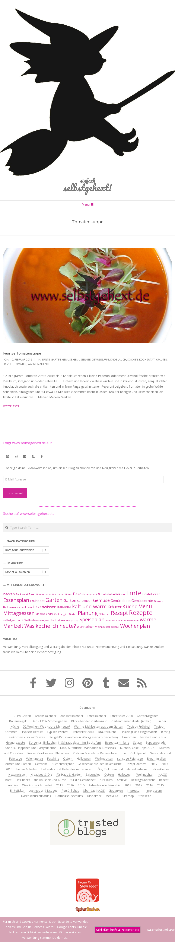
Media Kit (111, 796)
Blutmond (58, 594)
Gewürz (158, 601)
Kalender (64, 607)
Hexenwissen (44, 606)
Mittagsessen (19, 612)
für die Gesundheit (83, 780)
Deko (77, 593)
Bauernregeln (18, 721)
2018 (127, 785)
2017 (153, 764)
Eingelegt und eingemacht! (139, 732)
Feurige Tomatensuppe (22, 353)
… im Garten (22, 716)
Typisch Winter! (57, 732)
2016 (164, 764)
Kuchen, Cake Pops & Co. (137, 748)
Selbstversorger (37, 620)
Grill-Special (138, 753)
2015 (9, 769)
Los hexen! (15, 493)
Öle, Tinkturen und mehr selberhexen (123, 769)
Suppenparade (156, 742)
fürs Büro (106, 780)
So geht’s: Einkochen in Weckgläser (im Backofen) (84, 737)
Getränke (41, 764)
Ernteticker (151, 594)
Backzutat (22, 594)
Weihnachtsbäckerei (107, 626)
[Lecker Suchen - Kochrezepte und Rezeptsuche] (87, 907)
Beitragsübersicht (143, 780)
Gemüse (67, 359)
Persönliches (70, 790)
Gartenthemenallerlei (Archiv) (131, 721)
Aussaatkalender (71, 716)
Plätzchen (104, 614)
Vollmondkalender (128, 620)
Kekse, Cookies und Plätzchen (48, 753)
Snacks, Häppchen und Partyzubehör (30, 748)
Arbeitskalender (45, 716)
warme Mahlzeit (39, 364)
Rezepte (141, 612)
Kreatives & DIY (41, 774)
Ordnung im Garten (65, 614)
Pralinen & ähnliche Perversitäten (95, 753)
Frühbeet (37, 600)
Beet (32, 594)
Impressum (134, 790)
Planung (88, 612)
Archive (122, 780)
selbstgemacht (13, 620)
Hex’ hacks (23, 780)
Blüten (68, 594)
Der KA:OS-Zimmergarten (49, 721)
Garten (56, 359)
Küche (129, 606)
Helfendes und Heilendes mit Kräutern (67, 769)
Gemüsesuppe (100, 359)
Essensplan (16, 599)
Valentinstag (34, 758)
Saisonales (93, 774)
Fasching (53, 758)
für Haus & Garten (69, 774)
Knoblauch (118, 359)
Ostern (68, 758)
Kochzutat (147, 359)
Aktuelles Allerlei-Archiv (104, 785)
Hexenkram (24, 607)
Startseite (144, 796)
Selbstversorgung (65, 620)
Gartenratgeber (147, 716)
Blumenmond (43, 594)
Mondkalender (44, 614)
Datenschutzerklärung (36, 796)
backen (9, 594)
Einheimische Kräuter (111, 594)
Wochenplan (135, 625)
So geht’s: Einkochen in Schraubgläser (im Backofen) (65, 742)
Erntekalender (96, 716)
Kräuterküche (107, 732)
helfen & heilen (26, 769)
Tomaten (20, 364)
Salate (137, 742)
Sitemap (128, 796)
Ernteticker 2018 (121, 716)
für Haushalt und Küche (50, 780)
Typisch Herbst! (32, 732)
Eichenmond (89, 594)
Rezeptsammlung (117, 742)
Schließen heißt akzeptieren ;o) (117, 930)
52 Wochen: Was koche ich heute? (46, 726)
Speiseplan (92, 619)
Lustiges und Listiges (43, 790)
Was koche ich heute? (50, 625)
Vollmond (111, 620)
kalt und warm (89, 606)
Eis (124, 753)
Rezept (8, 364)
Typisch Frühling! (138, 726)
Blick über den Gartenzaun (89, 721)
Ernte (46, 359)
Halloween (9, 607)
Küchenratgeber (63, 764)
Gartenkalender (77, 600)
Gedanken (116, 790)
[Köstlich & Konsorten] (87, 850)
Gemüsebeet (121, 600)
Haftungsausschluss (69, 796)
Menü (145, 606)
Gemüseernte (81, 359)
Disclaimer (94, 796)
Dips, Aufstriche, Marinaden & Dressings (88, 748)
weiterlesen (11, 406)
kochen (132, 359)
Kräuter (161, 359)
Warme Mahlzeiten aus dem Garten (98, 726)
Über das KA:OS (94, 790)
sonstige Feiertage (130, 758)
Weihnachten (85, 627)
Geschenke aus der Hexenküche (100, 764)
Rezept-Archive (136, 764)
